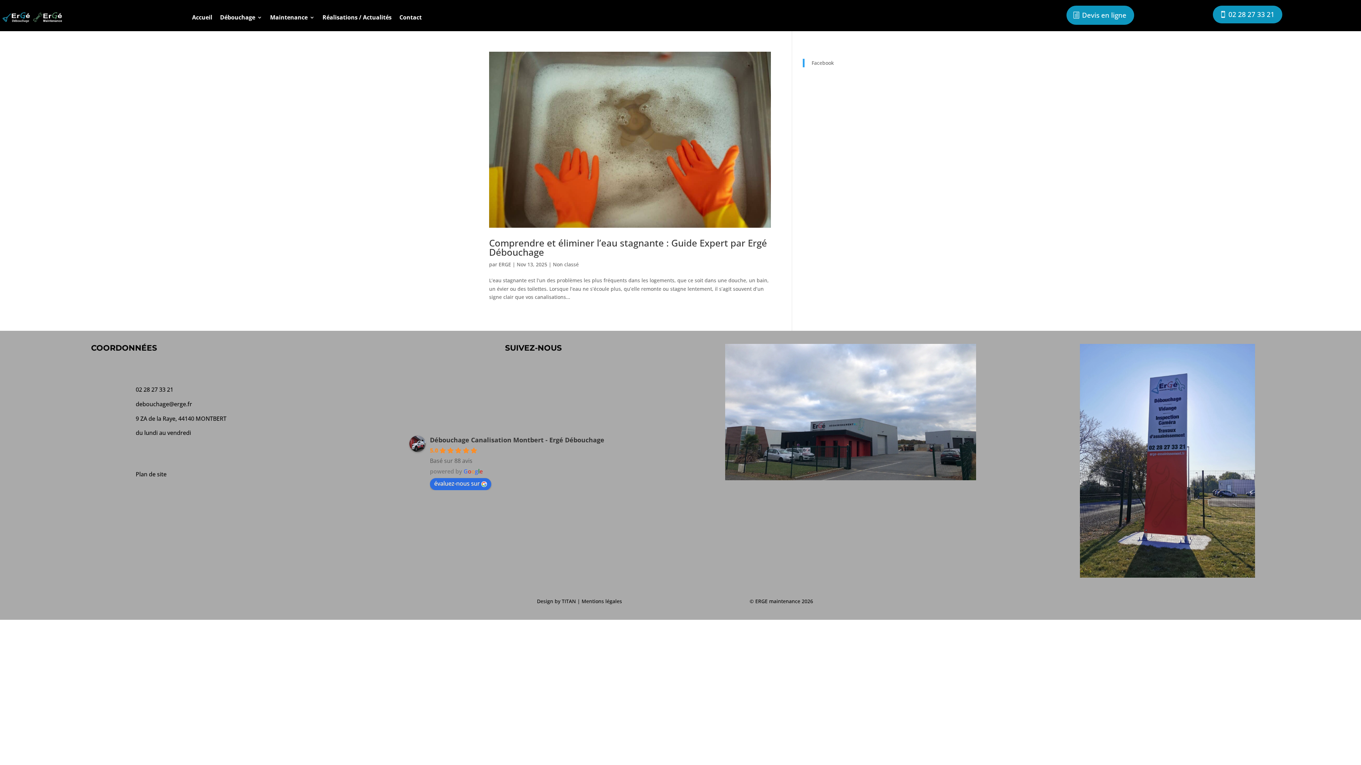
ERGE (505, 264)
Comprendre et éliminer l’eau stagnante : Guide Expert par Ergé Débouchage (628, 248)
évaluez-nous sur (457, 483)
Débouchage (237, 17)
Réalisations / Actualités (357, 17)
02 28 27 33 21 (1251, 14)
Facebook (823, 63)
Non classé (566, 264)
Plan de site (151, 474)
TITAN (569, 601)
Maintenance (289, 17)
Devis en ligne (1104, 15)
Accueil (202, 17)
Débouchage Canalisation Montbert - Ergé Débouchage (517, 440)
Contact (410, 17)
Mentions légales (602, 601)
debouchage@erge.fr (164, 404)
